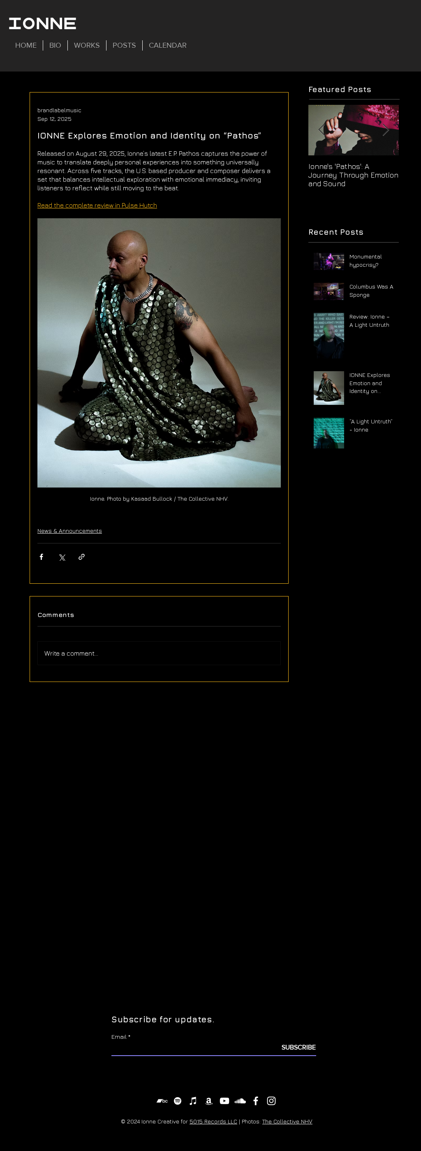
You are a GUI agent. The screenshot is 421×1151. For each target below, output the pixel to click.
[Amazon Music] (209, 1101)
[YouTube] (224, 1101)
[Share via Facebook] (41, 557)
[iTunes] (193, 1101)
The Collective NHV (287, 1121)
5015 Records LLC (213, 1121)
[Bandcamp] (162, 1101)
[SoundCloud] (240, 1101)
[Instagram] (271, 1101)
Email (119, 1036)
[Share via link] (82, 557)
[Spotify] (177, 1101)
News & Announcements (69, 530)
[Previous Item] (321, 130)
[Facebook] (255, 1101)
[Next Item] (385, 130)
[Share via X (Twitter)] (61, 557)
